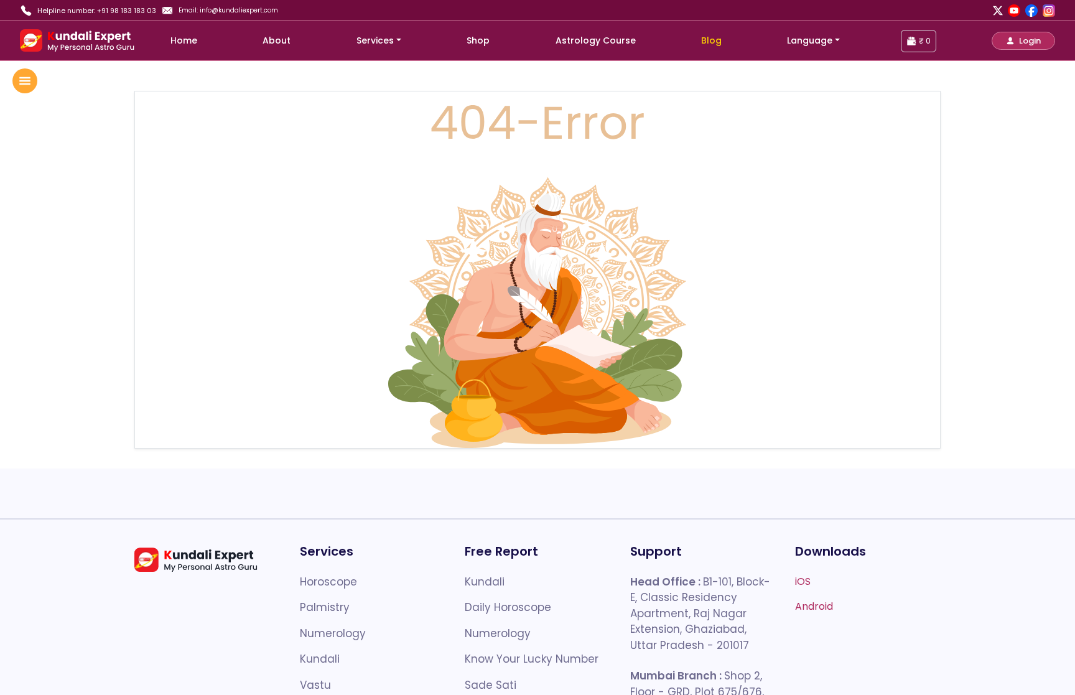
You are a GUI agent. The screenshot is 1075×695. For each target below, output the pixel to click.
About (277, 40)
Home (183, 40)
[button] (1023, 41)
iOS (803, 581)
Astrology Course (596, 40)
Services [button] (375, 40)
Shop (478, 40)
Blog (711, 40)
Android (814, 606)
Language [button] (809, 40)
